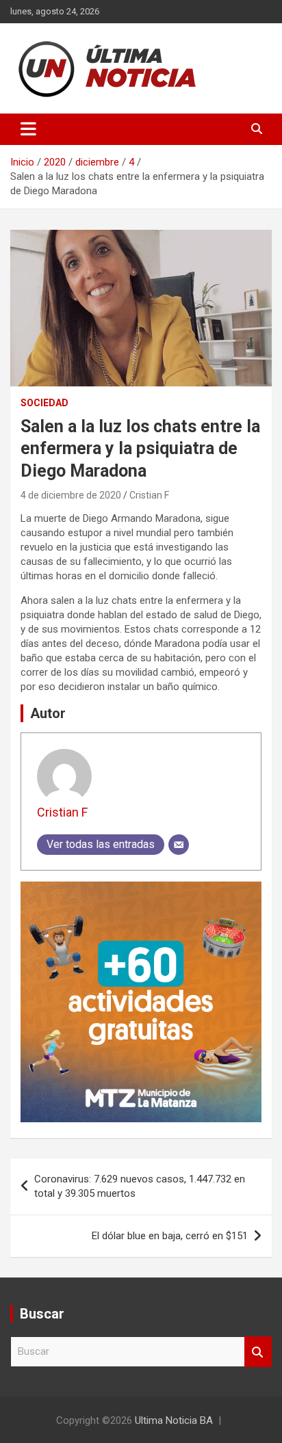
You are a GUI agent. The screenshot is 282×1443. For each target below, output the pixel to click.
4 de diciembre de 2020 (71, 495)
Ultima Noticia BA (174, 1420)
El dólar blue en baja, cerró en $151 (170, 1236)
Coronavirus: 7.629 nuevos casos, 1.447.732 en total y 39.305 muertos (139, 1186)
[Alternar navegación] (28, 129)
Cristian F (149, 495)
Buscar (258, 1351)
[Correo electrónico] (178, 844)
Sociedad (44, 402)
